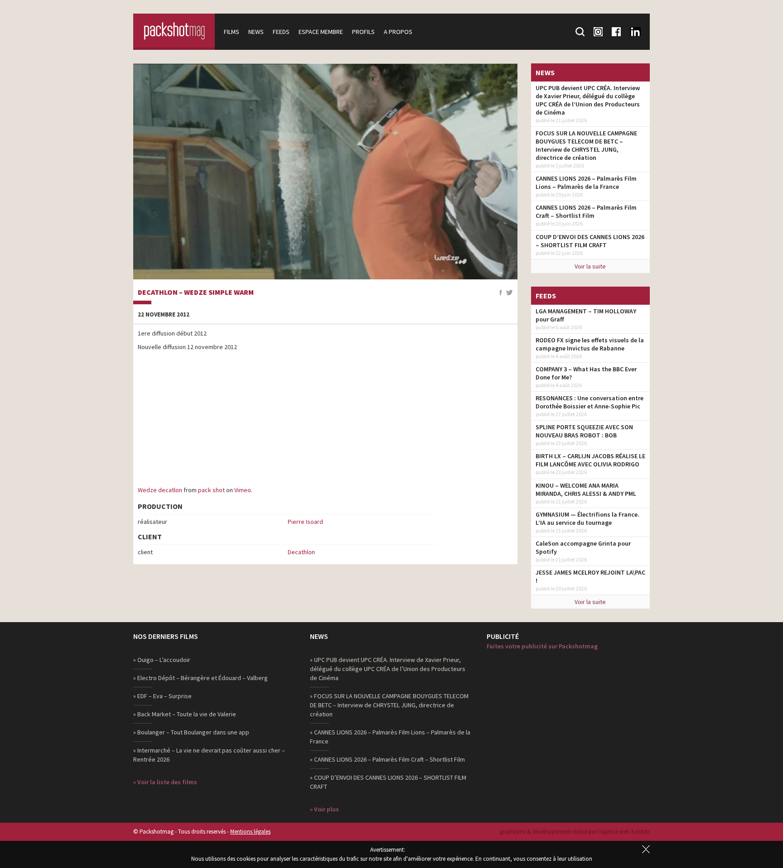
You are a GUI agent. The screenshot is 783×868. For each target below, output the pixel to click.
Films (231, 32)
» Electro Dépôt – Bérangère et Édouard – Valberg (200, 678)
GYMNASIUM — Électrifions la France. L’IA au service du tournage (587, 518)
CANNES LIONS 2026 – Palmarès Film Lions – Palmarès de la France (586, 182)
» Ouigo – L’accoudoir (161, 660)
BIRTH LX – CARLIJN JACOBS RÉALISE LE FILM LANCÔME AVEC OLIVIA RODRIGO (590, 460)
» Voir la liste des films (165, 782)
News (256, 32)
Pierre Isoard (305, 522)
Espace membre (321, 32)
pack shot (211, 490)
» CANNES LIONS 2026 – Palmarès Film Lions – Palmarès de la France (390, 736)
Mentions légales (250, 831)
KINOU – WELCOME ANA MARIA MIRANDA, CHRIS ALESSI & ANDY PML (586, 489)
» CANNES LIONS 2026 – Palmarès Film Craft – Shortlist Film (387, 759)
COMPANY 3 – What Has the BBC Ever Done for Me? (586, 373)
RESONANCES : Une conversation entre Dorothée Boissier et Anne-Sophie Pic (589, 402)
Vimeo (242, 490)
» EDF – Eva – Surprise (162, 696)
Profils (363, 32)
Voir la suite (590, 266)
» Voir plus (324, 809)
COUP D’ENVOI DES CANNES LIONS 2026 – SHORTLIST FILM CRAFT (590, 241)
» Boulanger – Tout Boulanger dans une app (191, 732)
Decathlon (301, 552)
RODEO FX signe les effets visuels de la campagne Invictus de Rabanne (590, 344)
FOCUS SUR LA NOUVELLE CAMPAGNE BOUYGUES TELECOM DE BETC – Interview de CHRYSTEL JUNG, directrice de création (586, 145)
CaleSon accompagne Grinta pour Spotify (583, 547)
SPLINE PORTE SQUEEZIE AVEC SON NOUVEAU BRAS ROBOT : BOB (584, 431)
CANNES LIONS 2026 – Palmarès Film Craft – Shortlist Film (586, 211)
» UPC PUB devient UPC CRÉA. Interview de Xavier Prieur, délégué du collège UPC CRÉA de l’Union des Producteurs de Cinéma (387, 669)
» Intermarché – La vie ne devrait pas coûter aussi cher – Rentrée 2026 (209, 754)
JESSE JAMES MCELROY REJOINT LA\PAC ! (590, 576)
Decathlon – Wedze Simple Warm (196, 292)
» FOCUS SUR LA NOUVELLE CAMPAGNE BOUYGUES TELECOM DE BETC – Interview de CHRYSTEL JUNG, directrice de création (389, 705)
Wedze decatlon (160, 490)
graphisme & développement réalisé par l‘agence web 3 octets (575, 831)
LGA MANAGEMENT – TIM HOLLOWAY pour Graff (586, 315)
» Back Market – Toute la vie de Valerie (184, 714)
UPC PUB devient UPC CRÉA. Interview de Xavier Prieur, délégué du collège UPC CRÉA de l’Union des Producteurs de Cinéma (588, 100)
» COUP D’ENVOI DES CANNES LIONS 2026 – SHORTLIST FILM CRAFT (388, 782)
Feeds (281, 32)
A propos (398, 32)
